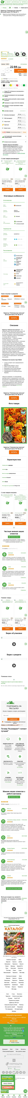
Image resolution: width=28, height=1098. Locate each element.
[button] (21, 132)
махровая (11, 465)
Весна (6, 481)
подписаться (13, 719)
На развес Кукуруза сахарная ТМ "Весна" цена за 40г (7, 181)
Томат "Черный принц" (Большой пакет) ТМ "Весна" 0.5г (20, 181)
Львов (6, 966)
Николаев (13, 968)
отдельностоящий (20, 223)
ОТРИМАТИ (8, 1087)
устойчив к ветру (18, 264)
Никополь (20, 968)
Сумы (20, 970)
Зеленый (18, 216)
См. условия (20, 767)
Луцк (7, 968)
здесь (20, 542)
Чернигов (15, 972)
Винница (13, 966)
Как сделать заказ (20, 1051)
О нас (13, 994)
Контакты (19, 994)
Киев (20, 959)
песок (17, 273)
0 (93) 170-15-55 (17, 1029)
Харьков (8, 962)
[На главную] (2, 2)
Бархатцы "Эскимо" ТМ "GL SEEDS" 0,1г (20, 620)
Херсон (21, 964)
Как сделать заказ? (10, 1007)
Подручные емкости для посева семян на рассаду (11, 682)
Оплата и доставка (17, 996)
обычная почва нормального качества (19, 270)
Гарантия (8, 996)
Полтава (8, 970)
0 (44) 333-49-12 (8, 1029)
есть (6, 469)
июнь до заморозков (16, 211)
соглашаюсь (8, 722)
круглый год (16, 233)
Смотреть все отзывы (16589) (14, 888)
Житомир (22, 972)
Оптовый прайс (19, 1009)
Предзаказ (20, 1007)
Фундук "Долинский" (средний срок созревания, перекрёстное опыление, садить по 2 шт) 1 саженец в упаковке (20, 515)
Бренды (14, 1011)
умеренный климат (18, 262)
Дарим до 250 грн (14, 1002)
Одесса (14, 962)
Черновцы (21, 982)
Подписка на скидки (14, 1000)
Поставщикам (9, 1009)
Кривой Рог (20, 966)
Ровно (14, 970)
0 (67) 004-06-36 (17, 1031)
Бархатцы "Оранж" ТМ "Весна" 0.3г (7, 620)
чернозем (18, 278)
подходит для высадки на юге (19, 258)
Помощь (21, 1004)
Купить (20, 71)
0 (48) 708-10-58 (8, 1031)
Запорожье (7, 964)
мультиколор (18, 205)
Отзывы (10, 998)
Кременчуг (15, 984)
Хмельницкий (7, 972)
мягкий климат (19, 255)
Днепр (20, 962)
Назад (4, 7)
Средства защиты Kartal (11, 1004)
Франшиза (5, 1049)
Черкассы (14, 964)
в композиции (19, 221)
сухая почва (18, 275)
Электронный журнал (8, 1051)
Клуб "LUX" (17, 998)
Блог (7, 994)
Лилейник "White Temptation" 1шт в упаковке (6, 515)
